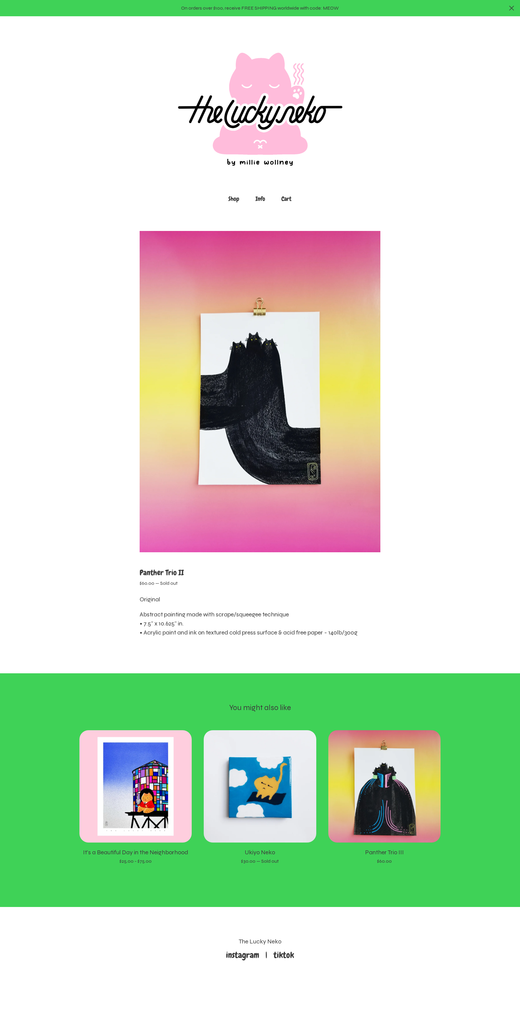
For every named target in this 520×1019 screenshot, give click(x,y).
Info (260, 199)
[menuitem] (234, 199)
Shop (233, 199)
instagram (244, 955)
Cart (288, 198)
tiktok (284, 955)
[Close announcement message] (511, 8)
